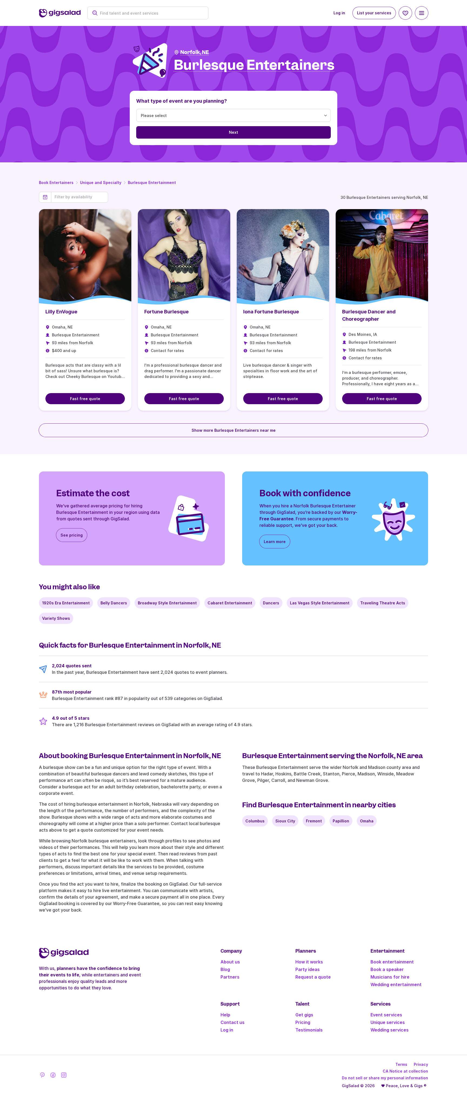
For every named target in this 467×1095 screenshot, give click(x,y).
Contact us (233, 1022)
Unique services (388, 1022)
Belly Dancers (114, 603)
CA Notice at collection (405, 1071)
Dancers (271, 603)
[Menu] (421, 12)
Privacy (421, 1064)
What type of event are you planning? (181, 101)
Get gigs (304, 1014)
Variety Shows (56, 618)
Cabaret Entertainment (230, 603)
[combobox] (151, 13)
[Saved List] (405, 12)
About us (230, 962)
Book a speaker (387, 969)
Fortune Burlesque (166, 311)
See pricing (72, 535)
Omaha (366, 821)
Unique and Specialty (100, 182)
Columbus (255, 821)
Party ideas (307, 969)
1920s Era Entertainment (66, 603)
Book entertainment (392, 962)
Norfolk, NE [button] (194, 52)
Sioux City (285, 821)
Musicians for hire (390, 977)
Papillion (341, 821)
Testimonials (309, 1030)
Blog (225, 969)
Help (225, 1014)
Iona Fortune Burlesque (271, 311)
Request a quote (313, 977)
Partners (230, 977)
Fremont (314, 821)
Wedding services (390, 1030)
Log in (339, 13)
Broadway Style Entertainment (167, 603)
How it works (309, 962)
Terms (401, 1064)
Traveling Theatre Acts (382, 603)
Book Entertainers (56, 182)
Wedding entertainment (396, 984)
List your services (374, 13)
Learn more (275, 541)
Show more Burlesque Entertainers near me (234, 430)
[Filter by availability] (79, 197)
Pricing (302, 1022)
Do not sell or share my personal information (385, 1078)
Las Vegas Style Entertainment (319, 603)
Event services (386, 1014)
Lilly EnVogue (61, 311)
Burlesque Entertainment (152, 182)
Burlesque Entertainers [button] (254, 65)
